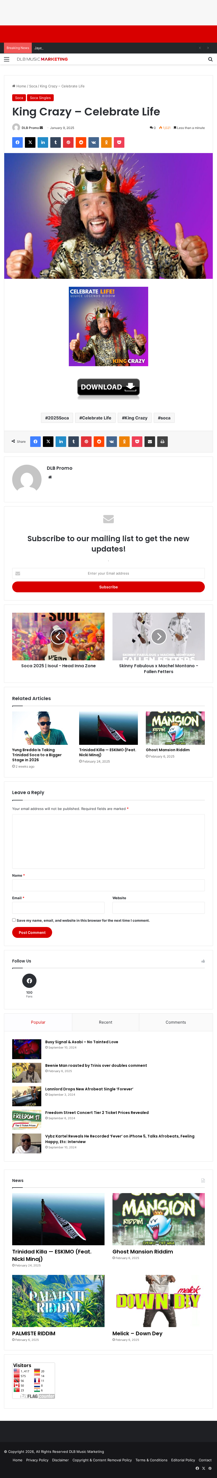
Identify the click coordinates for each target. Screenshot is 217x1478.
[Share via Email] (149, 441)
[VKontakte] (93, 142)
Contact (205, 1460)
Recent (105, 1022)
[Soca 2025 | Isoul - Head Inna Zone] (58, 636)
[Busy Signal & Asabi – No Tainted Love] (26, 1049)
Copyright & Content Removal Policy (102, 1460)
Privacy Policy (37, 1460)
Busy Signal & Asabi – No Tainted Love (81, 1042)
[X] (30, 142)
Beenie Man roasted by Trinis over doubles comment (96, 1065)
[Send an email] (41, 128)
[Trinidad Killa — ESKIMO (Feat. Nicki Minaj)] (108, 728)
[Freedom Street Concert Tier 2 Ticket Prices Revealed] (26, 1120)
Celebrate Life (96, 417)
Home (20, 86)
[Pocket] (119, 142)
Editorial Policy (183, 1460)
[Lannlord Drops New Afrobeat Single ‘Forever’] (26, 1096)
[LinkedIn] (43, 142)
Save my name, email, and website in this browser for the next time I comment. (83, 920)
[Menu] (6, 61)
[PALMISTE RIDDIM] (58, 1301)
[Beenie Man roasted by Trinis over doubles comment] (26, 1073)
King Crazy (136, 417)
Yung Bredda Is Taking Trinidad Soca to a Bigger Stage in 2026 (37, 755)
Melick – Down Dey (137, 1333)
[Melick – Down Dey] (158, 1301)
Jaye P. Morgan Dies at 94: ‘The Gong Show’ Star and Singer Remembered (96, 48)
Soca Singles (40, 98)
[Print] (162, 441)
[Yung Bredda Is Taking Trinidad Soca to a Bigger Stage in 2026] (41, 728)
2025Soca (58, 417)
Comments (176, 1022)
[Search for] (210, 61)
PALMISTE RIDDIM (33, 1333)
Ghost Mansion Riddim (168, 750)
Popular (38, 1022)
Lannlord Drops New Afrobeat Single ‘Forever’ (89, 1089)
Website (119, 898)
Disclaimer (60, 1460)
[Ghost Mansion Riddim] (175, 728)
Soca (33, 86)
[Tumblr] (55, 142)
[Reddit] (81, 142)
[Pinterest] (68, 142)
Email (18, 898)
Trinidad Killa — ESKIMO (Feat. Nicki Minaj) (107, 752)
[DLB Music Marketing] (42, 59)
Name (18, 875)
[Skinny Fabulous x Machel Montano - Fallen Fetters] (158, 636)
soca (165, 417)
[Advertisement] (96, 12)
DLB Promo (30, 128)
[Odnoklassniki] (106, 142)
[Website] (50, 477)
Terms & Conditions (151, 1460)
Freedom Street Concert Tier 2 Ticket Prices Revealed (97, 1112)
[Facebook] (17, 142)
